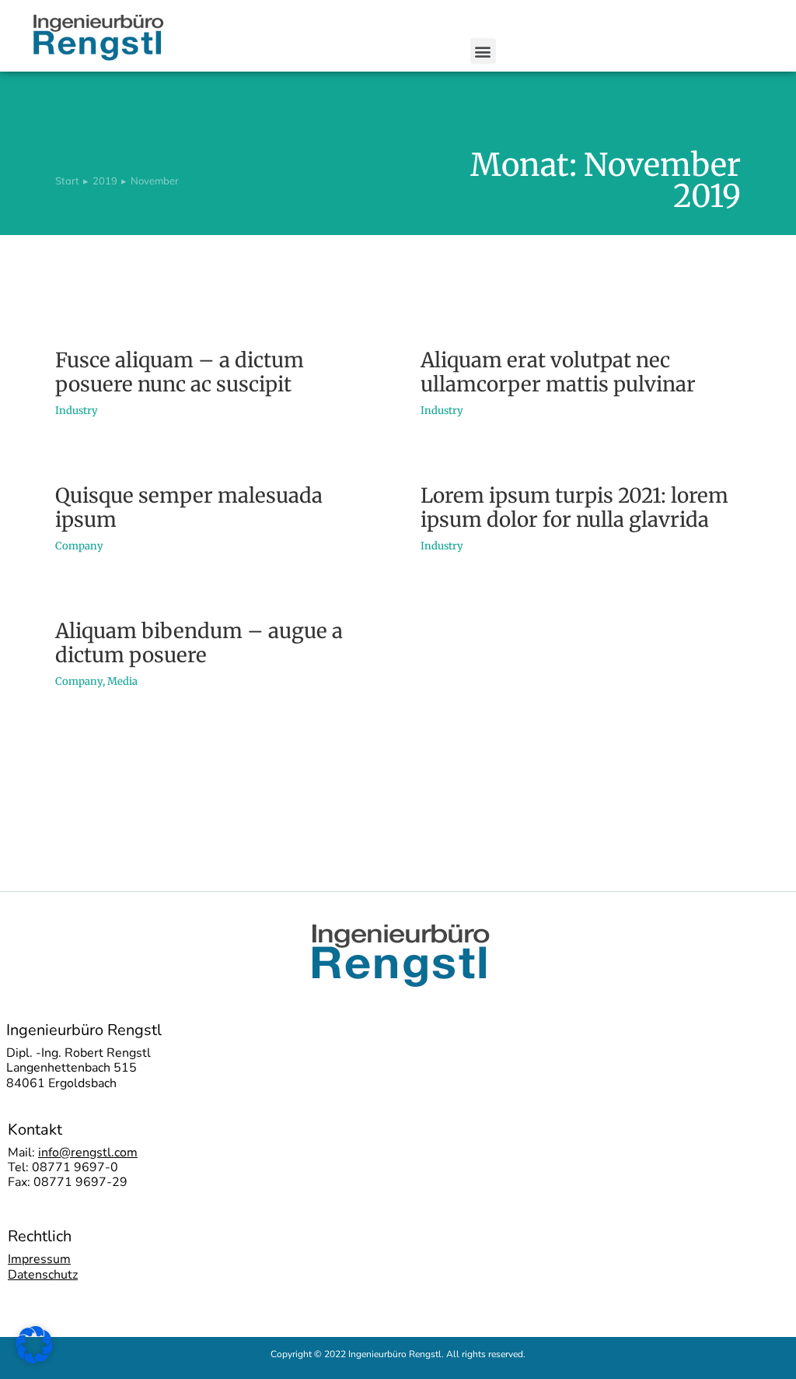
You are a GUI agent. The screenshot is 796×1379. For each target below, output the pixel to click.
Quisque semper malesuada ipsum (189, 507)
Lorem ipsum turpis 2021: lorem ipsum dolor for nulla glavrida (574, 507)
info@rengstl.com (88, 1152)
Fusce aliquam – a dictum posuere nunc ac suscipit (179, 372)
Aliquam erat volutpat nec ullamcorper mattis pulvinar (558, 372)
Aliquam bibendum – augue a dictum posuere (199, 643)
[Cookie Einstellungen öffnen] (34, 1359)
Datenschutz (43, 1274)
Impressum (39, 1259)
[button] (483, 51)
